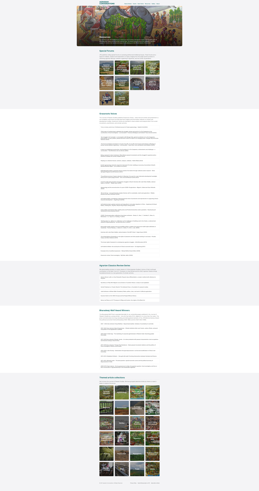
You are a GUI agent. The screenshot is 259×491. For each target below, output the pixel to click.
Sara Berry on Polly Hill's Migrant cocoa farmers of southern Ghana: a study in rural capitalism (125, 282)
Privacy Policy (133, 483)
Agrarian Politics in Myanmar (152, 83)
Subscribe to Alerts (155, 483)
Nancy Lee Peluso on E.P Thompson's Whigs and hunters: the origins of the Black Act (123, 300)
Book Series (141, 3)
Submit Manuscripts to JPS (144, 483)
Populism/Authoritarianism (152, 454)
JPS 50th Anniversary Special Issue (122, 67)
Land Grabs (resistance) (152, 423)
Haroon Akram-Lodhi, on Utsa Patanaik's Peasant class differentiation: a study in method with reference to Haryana (128, 277)
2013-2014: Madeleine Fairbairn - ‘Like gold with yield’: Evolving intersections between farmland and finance (129, 356)
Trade (137, 469)
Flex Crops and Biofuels (137, 392)
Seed (122, 469)
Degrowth (106, 408)
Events (134, 3)
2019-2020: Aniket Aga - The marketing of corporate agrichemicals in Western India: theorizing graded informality (127, 334)
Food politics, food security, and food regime (152, 407)
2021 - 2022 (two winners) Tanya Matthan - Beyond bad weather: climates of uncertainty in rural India (127, 323)
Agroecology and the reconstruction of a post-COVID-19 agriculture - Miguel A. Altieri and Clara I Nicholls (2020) (128, 188)
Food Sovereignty (106, 423)
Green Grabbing (137, 423)
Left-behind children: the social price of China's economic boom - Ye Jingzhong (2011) (123, 246)
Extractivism (122, 408)
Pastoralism (121, 454)
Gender (122, 423)
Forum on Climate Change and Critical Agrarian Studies (152, 67)
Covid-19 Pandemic (106, 98)
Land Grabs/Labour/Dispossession (106, 438)
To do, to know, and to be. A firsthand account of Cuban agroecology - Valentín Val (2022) (124, 127)
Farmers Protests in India (137, 83)
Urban (152, 469)
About (158, 3)
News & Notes (128, 3)
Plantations (137, 454)
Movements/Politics (152, 438)
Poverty (106, 454)
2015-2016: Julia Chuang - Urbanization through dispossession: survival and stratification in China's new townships (128, 351)
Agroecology (122, 392)
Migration (137, 438)
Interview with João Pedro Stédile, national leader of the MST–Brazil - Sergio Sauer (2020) (124, 232)
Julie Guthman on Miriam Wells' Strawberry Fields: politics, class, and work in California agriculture (126, 291)
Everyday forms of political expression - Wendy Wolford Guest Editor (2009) (120, 251)
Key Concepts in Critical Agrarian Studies (122, 82)
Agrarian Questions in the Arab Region (106, 67)
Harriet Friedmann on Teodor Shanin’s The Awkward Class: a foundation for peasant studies (124, 287)
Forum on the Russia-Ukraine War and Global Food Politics (106, 82)
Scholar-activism (106, 469)
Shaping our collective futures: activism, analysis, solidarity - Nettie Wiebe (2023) (122, 160)
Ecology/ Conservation (137, 408)
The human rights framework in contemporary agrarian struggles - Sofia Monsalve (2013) (124, 242)
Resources (147, 3)
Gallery (153, 3)
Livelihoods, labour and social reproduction (122, 438)
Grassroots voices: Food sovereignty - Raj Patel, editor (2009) (117, 255)
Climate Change (152, 392)
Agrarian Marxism (122, 98)
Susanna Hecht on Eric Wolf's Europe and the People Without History (118, 295)
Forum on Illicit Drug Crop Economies (137, 67)
